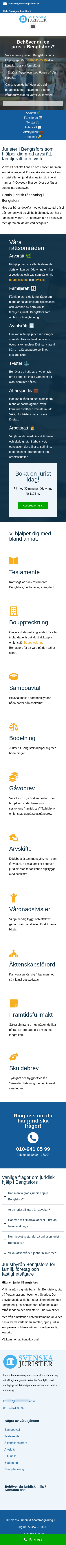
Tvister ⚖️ (33, 122)
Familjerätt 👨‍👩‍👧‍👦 (33, 117)
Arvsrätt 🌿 (33, 112)
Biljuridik (10, 1456)
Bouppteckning (14, 1469)
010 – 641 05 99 (13, 1408)
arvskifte (40, 279)
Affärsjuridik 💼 (33, 132)
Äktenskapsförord (15, 1442)
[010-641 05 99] (32, 1137)
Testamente (11, 1436)
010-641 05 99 (37, 60)
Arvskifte (10, 1449)
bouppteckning (18, 279)
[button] (33, 26)
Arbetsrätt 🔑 (33, 136)
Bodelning (11, 1462)
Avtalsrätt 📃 (33, 127)
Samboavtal (12, 1429)
